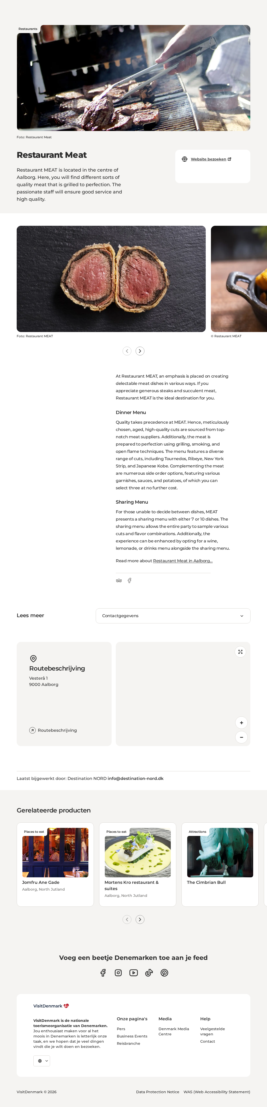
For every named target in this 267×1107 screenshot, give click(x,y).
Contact (207, 1041)
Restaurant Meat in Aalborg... (183, 560)
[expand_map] (240, 652)
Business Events (132, 1036)
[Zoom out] (241, 737)
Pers (121, 1029)
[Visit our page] (118, 972)
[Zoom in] (241, 722)
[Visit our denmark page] (102, 972)
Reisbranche (128, 1043)
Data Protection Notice (157, 1092)
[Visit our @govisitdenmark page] (149, 972)
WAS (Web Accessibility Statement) (217, 1092)
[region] (183, 694)
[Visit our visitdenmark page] (133, 972)
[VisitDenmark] (51, 1006)
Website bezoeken (208, 159)
